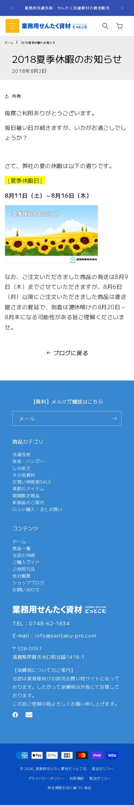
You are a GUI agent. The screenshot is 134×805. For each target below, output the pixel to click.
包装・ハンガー (28, 461)
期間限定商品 (26, 495)
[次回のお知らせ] (122, 8)
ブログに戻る (71, 353)
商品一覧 (21, 548)
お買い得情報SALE (31, 482)
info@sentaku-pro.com (65, 635)
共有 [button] (16, 96)
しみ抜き (21, 468)
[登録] (114, 418)
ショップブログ (28, 582)
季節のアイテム (28, 488)
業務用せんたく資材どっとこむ (61, 768)
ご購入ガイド (26, 562)
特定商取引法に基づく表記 (69, 787)
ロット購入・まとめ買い (37, 509)
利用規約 (76, 778)
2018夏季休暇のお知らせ (38, 43)
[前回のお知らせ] (11, 8)
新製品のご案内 (28, 502)
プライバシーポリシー (46, 778)
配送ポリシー (100, 778)
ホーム (9, 43)
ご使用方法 (23, 569)
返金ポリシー (103, 768)
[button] (12, 26)
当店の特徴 (23, 555)
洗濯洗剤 (21, 454)
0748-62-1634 (49, 623)
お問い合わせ (26, 589)
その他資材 (23, 475)
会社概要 (21, 576)
